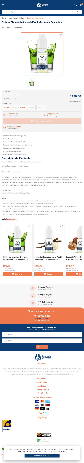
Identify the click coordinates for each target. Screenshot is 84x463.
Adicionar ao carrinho (44, 121)
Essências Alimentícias (35, 18)
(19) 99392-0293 (42, 316)
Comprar (18, 274)
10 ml (6, 107)
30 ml (14, 107)
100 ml (31, 107)
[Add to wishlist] (60, 35)
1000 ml (41, 107)
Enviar (40, 347)
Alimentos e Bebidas (16, 18)
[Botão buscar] (78, 12)
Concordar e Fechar (42, 456)
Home (4, 18)
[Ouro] (7, 426)
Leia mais (41, 378)
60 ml (22, 107)
